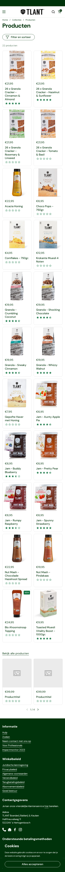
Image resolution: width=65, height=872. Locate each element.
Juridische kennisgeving (15, 765)
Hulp (4, 732)
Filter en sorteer (21, 37)
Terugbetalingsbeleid (13, 782)
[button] (53, 12)
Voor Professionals (12, 745)
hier (46, 806)
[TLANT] (32, 12)
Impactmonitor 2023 (13, 749)
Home (5, 20)
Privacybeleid (9, 769)
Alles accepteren (32, 864)
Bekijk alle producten (15, 653)
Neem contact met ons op (16, 741)
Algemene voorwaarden (15, 773)
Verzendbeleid (10, 777)
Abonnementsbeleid (13, 786)
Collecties (16, 20)
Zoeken (6, 736)
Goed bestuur (9, 790)
